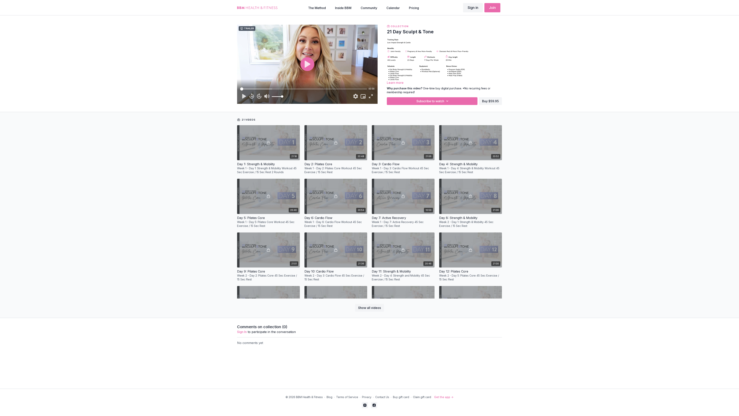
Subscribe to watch (430, 101)
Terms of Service (347, 397)
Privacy (366, 397)
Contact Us (382, 397)
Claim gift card (422, 397)
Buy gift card (401, 397)
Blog (329, 397)
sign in (242, 332)
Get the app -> (443, 397)
